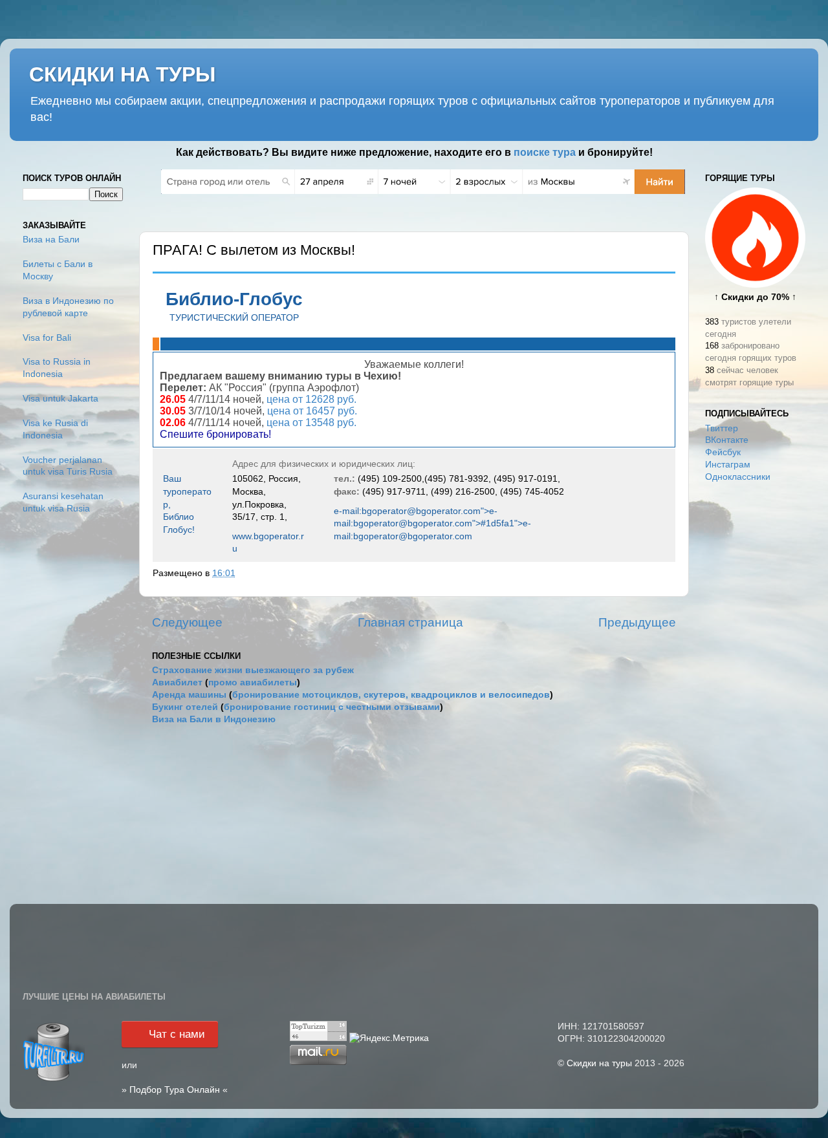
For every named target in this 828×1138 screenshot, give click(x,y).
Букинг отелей (185, 707)
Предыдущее (637, 622)
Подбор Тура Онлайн (174, 1090)
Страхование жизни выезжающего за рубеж (253, 670)
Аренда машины (189, 695)
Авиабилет (177, 682)
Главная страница (410, 622)
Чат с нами (177, 1034)
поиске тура (545, 152)
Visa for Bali (47, 338)
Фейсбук (723, 452)
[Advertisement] (755, 697)
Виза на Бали (51, 239)
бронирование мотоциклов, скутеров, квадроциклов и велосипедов (391, 695)
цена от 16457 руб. (312, 410)
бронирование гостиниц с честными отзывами (332, 707)
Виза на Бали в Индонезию (214, 719)
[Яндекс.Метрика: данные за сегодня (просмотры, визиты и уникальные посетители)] (389, 1039)
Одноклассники (737, 477)
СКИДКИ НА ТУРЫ (122, 74)
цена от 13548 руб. (310, 422)
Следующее (187, 622)
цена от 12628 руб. (311, 399)
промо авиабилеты (252, 682)
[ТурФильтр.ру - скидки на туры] (54, 1080)
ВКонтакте (726, 440)
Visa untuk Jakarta (60, 398)
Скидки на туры (599, 1063)
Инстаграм (727, 464)
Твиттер (721, 428)
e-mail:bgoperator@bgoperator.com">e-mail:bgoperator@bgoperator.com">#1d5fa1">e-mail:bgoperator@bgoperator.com (432, 523)
